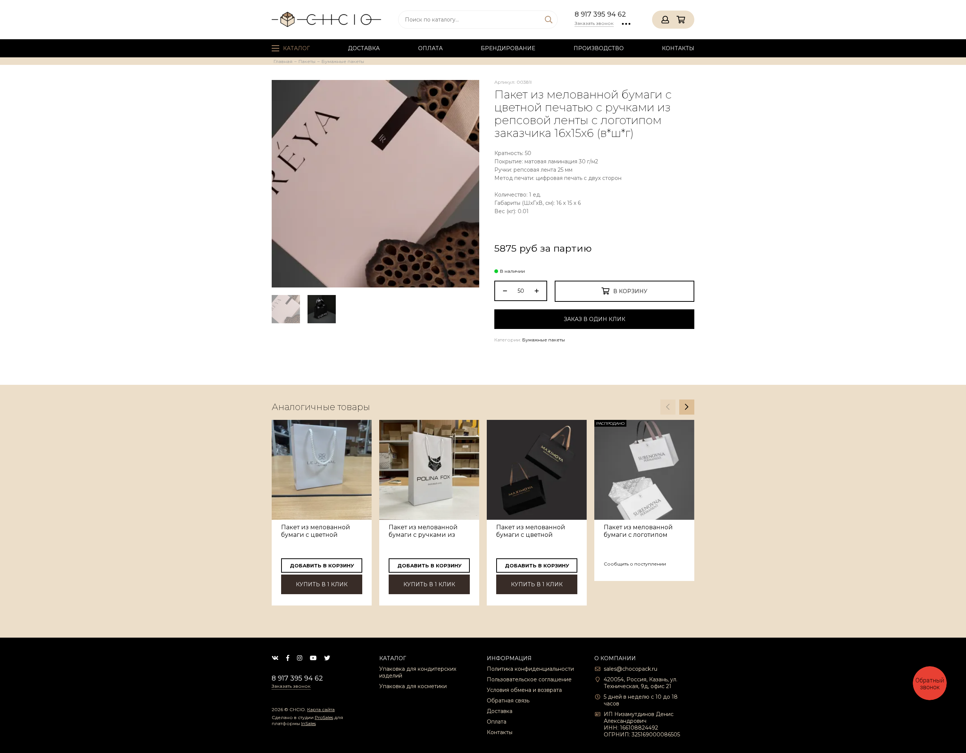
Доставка (364, 48)
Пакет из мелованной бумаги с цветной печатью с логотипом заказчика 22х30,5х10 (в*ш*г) (530, 531)
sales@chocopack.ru (630, 668)
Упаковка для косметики (413, 686)
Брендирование (508, 48)
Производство (599, 48)
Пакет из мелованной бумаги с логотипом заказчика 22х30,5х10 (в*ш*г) (638, 531)
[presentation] (667, 407)
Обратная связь (508, 700)
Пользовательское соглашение (529, 679)
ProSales (324, 717)
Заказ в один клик (594, 319)
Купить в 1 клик (322, 584)
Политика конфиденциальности (530, 668)
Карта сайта (321, 709)
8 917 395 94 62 (600, 14)
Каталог (296, 48)
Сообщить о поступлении (635, 564)
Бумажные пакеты (543, 340)
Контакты (678, 48)
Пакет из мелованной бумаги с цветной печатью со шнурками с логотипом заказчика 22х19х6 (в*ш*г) (319, 531)
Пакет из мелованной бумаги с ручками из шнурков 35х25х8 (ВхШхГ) (429, 531)
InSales (308, 723)
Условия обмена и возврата (524, 690)
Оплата (430, 48)
